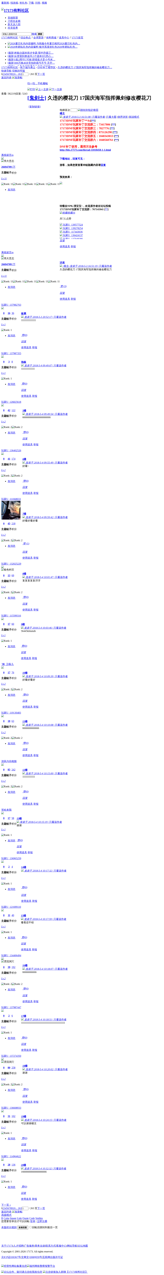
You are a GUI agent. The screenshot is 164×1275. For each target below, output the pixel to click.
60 (13, 624)
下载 (31, 2)
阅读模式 (134, 117)
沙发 (62, 262)
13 (9, 575)
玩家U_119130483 (11, 712)
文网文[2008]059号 (31, 1257)
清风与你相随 (9, 761)
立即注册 (42, 1221)
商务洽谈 (40, 1245)
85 (9, 769)
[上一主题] (42, 89)
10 (14, 74)
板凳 (23, 313)
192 (13, 967)
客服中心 (61, 1245)
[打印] (31, 89)
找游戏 (14, 2)
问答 (37, 2)
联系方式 (50, 1245)
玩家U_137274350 (11, 1056)
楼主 (62, 113)
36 (13, 313)
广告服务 (29, 1245)
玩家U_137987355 (11, 353)
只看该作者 (98, 117)
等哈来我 (6, 809)
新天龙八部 (14, 24)
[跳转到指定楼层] (88, 110)
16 (9, 313)
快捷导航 (6, 70)
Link (19, 1218)
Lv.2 (3, 421)
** (93, 120)
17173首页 (77, 37)
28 (9, 1164)
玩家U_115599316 (11, 615)
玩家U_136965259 (11, 858)
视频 (44, 2)
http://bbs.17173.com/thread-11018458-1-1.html (85, 150)
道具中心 (64, 37)
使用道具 (65, 246)
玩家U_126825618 (11, 402)
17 (9, 624)
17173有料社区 (9, 37)
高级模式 (6, 1215)
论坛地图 (83, 1245)
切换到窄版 (18, 70)
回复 (103, 165)
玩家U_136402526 (11, 450)
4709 (9, 167)
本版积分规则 (9, 1227)
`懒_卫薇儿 (7, 664)
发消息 (11, 189)
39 (9, 967)
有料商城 (51, 37)
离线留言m (7, 155)
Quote (25, 1218)
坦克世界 (13, 27)
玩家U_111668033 (11, 499)
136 (13, 1164)
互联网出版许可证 (52, 1257)
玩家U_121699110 (11, 907)
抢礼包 (23, 2)
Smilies (39, 1218)
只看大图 (111, 117)
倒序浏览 (123, 117)
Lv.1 (3, 324)
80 (9, 1067)
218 (13, 523)
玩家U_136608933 (11, 1107)
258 (13, 1067)
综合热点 (25, 37)
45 (9, 523)
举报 (73, 246)
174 (13, 458)
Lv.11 (4, 178)
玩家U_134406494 (11, 955)
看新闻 (5, 2)
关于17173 (7, 1245)
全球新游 (38, 37)
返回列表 (6, 77)
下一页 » (6, 1205)
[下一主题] (55, 89)
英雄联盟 (13, 17)
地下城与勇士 (27, 67)
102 (13, 1116)
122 (13, 410)
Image (13, 1218)
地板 (23, 362)
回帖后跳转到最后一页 (45, 1227)
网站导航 (72, 1245)
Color (6, 1218)
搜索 (34, 34)
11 (9, 915)
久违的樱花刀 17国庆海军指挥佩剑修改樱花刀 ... (85, 67)
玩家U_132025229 (11, 563)
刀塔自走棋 (14, 21)
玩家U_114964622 (11, 1156)
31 (9, 1116)
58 (13, 818)
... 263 (18, 74)
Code (32, 1218)
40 (13, 915)
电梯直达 (65, 110)
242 (13, 769)
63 (13, 721)
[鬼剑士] (36, 98)
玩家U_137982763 (11, 304)
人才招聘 (18, 1245)
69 (13, 575)
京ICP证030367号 (11, 1257)
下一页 (41, 74)
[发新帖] (17, 77)
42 (9, 410)
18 (9, 721)
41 (9, 458)
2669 (3, 167)
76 (13, 672)
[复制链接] (35, 106)
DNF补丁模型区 (46, 67)
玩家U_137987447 (11, 1007)
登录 (32, 1221)
